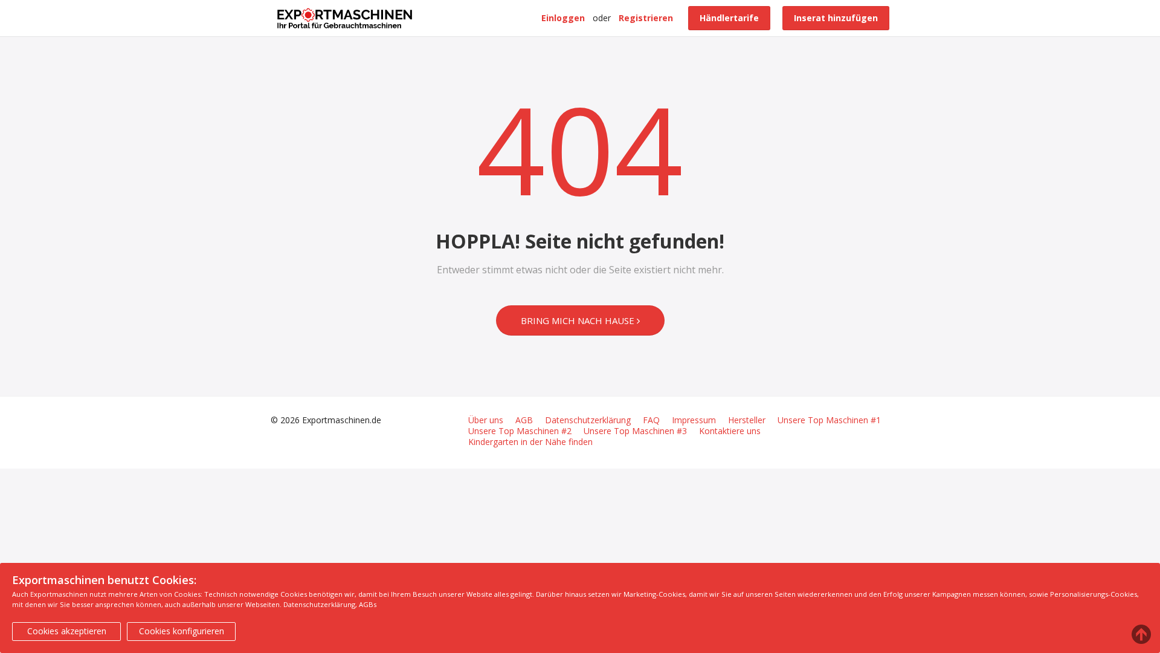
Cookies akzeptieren (66, 631)
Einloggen (563, 18)
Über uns (485, 420)
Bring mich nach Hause (579, 320)
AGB (524, 420)
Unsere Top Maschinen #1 (829, 420)
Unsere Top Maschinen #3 (635, 431)
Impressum (694, 420)
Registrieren (646, 18)
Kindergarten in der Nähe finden (530, 442)
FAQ (651, 420)
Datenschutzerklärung (588, 420)
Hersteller (746, 420)
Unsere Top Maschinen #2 (520, 431)
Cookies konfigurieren (181, 631)
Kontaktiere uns (730, 431)
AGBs (367, 604)
